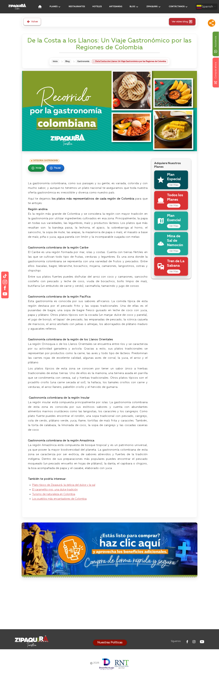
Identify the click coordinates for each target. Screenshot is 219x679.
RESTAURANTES (77, 7)
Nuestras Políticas (109, 642)
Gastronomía (83, 61)
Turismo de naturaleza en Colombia (53, 494)
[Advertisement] (109, 604)
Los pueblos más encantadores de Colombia (59, 499)
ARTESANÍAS (115, 7)
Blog (67, 61)
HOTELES (97, 7)
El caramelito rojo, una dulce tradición (55, 489)
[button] (211, 23)
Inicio (55, 61)
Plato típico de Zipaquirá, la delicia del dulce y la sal (63, 485)
